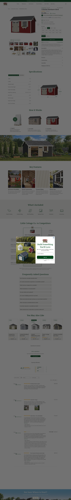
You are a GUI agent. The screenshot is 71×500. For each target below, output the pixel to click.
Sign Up (45, 257)
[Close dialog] (53, 237)
